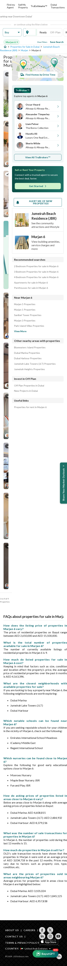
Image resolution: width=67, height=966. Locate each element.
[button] (12, 32)
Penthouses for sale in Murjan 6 (31, 288)
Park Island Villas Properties (29, 325)
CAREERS (29, 930)
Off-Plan (55, 32)
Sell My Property (23, 6)
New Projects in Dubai (26, 390)
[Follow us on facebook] (42, 930)
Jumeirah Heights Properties (29, 369)
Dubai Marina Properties (27, 353)
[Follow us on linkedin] (42, 936)
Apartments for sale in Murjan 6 (31, 282)
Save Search (57, 41)
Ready (43, 32)
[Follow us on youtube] (58, 936)
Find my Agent (11, 6)
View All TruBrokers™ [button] (38, 157)
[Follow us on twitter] (50, 930)
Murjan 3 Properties (24, 320)
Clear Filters (42, 42)
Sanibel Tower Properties (27, 315)
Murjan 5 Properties (24, 304)
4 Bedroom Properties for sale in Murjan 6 (36, 277)
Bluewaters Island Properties (30, 347)
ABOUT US (12, 930)
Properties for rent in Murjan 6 (30, 407)
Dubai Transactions (58, 6)
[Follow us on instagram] (50, 936)
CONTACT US (14, 936)
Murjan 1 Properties (24, 309)
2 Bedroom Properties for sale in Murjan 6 (36, 266)
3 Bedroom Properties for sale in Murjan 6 (36, 271)
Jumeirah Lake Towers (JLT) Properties (35, 363)
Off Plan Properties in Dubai (29, 385)
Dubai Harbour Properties (28, 358)
